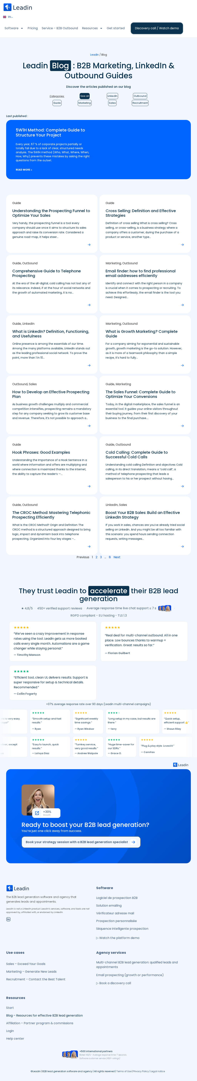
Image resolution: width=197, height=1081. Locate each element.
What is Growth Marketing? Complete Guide (142, 334)
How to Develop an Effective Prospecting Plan (50, 394)
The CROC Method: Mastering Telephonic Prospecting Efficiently (51, 515)
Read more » (24, 169)
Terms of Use (123, 1071)
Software (11, 28)
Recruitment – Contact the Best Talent (35, 979)
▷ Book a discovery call (113, 983)
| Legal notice (157, 1071)
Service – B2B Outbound (60, 28)
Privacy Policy (141, 1071)
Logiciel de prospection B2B (117, 898)
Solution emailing (109, 905)
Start (10, 1008)
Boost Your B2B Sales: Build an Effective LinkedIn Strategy (143, 515)
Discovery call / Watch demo (157, 28)
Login (10, 1031)
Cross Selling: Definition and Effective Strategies (141, 213)
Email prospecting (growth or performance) (130, 975)
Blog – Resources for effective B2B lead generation (44, 1015)
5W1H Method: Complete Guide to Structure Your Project (50, 132)
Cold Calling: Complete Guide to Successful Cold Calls (137, 455)
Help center (15, 1038)
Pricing (33, 28)
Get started (116, 28)
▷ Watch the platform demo (117, 938)
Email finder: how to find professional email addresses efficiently (141, 273)
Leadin (94, 55)
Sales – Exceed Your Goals (25, 964)
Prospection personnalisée (116, 921)
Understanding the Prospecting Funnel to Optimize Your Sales (51, 213)
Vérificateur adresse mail (115, 913)
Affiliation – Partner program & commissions (39, 1023)
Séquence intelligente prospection (122, 928)
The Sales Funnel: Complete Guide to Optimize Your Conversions (140, 394)
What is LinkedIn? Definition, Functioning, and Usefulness (50, 334)
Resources (90, 28)
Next (117, 557)
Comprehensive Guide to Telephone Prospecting (46, 273)
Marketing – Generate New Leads (31, 971)
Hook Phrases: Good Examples (41, 452)
